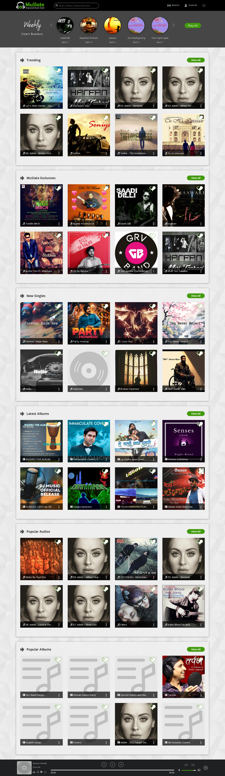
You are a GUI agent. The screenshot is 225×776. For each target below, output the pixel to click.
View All (195, 60)
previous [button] (104, 764)
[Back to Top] (220, 754)
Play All (193, 25)
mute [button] (180, 770)
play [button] (112, 764)
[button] (51, 25)
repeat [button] (186, 765)
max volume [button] (199, 770)
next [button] (121, 764)
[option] (65, 31)
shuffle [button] (193, 765)
